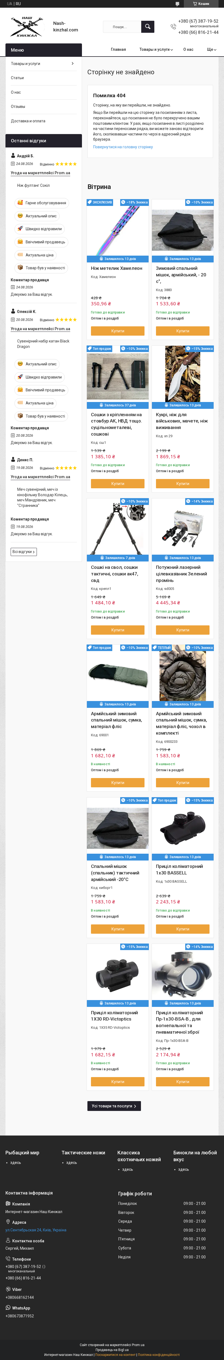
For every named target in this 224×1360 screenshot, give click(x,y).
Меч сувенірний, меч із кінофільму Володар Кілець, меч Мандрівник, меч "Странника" (42, 497)
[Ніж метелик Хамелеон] (118, 230)
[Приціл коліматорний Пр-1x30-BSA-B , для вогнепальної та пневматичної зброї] (183, 975)
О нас (188, 49)
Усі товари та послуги (112, 1106)
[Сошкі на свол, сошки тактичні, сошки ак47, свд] (118, 529)
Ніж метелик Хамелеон (116, 268)
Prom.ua (138, 1345)
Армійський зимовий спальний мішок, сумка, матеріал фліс (116, 720)
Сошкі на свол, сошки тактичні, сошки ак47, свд (114, 573)
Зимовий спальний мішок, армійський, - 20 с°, (181, 274)
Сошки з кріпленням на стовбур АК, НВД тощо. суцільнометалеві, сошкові (116, 424)
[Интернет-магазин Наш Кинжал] (27, 27)
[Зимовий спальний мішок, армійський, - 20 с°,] (183, 230)
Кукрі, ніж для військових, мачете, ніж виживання (182, 421)
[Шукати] (147, 27)
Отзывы (18, 106)
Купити (117, 331)
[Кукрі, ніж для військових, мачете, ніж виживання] (183, 376)
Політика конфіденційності (159, 1355)
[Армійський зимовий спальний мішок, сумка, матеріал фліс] (118, 675)
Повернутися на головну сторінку (123, 147)
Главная (118, 49)
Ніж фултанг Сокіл (33, 185)
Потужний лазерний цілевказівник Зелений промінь (181, 573)
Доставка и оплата (28, 121)
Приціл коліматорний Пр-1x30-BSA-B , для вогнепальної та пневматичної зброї (179, 1022)
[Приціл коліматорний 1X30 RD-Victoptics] (118, 975)
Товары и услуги (155, 49)
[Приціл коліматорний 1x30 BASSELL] (183, 828)
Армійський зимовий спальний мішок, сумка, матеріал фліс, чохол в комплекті (181, 723)
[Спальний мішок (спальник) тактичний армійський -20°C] (118, 828)
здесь (15, 1162)
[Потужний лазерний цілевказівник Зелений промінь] (183, 529)
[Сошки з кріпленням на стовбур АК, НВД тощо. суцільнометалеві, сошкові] (118, 376)
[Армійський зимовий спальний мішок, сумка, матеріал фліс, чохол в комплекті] (183, 675)
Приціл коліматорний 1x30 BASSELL (179, 870)
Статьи (17, 78)
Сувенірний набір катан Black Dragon (43, 344)
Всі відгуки (22, 551)
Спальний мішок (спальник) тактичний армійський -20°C (115, 873)
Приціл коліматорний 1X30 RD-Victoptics (114, 1016)
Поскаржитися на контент (115, 1355)
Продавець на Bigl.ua (112, 1350)
